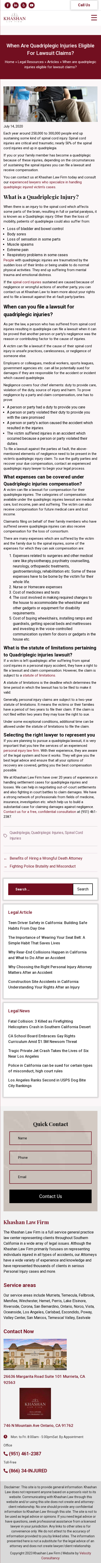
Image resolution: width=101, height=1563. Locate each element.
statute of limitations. (39, 675)
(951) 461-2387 (25, 1454)
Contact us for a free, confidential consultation (40, 812)
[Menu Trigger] (93, 17)
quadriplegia (20, 832)
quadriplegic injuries (47, 832)
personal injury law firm (21, 750)
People (9, 260)
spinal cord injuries (27, 282)
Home (9, 62)
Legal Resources (31, 62)
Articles (53, 62)
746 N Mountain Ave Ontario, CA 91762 (38, 1425)
